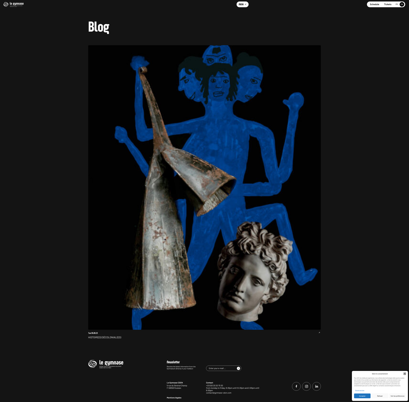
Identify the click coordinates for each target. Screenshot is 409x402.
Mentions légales (174, 397)
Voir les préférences (397, 396)
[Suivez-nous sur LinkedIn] (316, 386)
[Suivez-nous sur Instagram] (306, 386)
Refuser (380, 396)
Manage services (359, 390)
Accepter (362, 396)
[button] (405, 374)
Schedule (374, 4)
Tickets (387, 4)
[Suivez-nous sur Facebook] (296, 386)
